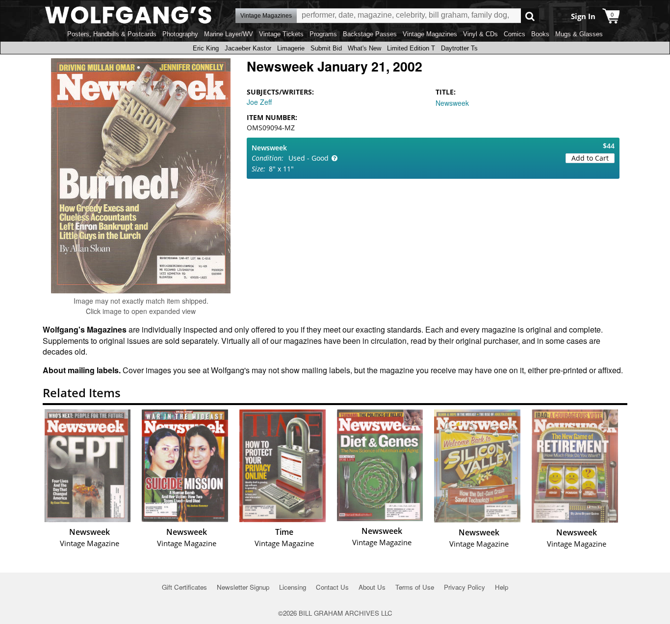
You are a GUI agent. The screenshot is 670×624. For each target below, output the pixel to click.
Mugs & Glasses (579, 34)
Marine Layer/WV (228, 34)
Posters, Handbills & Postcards (111, 34)
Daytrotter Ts (459, 48)
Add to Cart (590, 158)
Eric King (206, 48)
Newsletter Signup (243, 587)
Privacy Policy (464, 587)
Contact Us (332, 587)
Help (501, 587)
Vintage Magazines (430, 34)
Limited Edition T (411, 48)
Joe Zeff (259, 102)
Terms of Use (414, 587)
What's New (364, 48)
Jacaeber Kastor (248, 48)
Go (530, 16)
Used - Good (308, 158)
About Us (372, 587)
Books (540, 34)
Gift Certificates (184, 587)
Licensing (292, 587)
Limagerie (291, 48)
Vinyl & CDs (480, 34)
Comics (514, 34)
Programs (323, 34)
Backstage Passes (370, 34)
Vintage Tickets (281, 34)
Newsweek (452, 103)
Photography (180, 34)
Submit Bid (326, 48)
